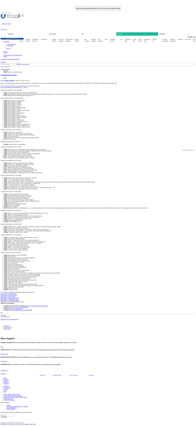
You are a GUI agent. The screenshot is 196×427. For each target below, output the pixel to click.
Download (6, 386)
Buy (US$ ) (5, 13)
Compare (6, 389)
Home (5, 378)
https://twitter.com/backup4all (15, 308)
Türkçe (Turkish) (11, 409)
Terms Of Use (12, 424)
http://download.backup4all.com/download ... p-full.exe (14, 87)
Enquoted (91, 375)
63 (7, 70)
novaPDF (55, 375)
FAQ (2, 347)
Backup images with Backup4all (11, 394)
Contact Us (6, 380)
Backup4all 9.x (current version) (8, 293)
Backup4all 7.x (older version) (8, 296)
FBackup (42, 375)
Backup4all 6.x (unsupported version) (10, 297)
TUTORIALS (4, 361)
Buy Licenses (7, 387)
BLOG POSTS (4, 354)
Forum (5, 390)
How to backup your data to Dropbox (13, 395)
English (8, 405)
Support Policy (4, 424)
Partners (6, 382)
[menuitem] (10, 45)
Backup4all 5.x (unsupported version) (10, 299)
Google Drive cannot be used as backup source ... (16, 397)
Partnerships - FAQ (8, 398)
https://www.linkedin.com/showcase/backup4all (20, 310)
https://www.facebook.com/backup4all (18, 307)
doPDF (59, 375)
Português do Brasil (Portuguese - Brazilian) (17, 406)
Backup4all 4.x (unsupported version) (10, 300)
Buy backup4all (15, 59)
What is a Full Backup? (9, 400)
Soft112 (71, 375)
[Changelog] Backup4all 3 (9, 75)
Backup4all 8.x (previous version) (9, 295)
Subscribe (3, 417)
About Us (6, 379)
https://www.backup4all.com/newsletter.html (37, 306)
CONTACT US (4, 370)
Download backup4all (6, 59)
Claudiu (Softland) (5, 69)
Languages (6, 383)
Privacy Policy (20, 424)
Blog (5, 391)
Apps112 (76, 375)
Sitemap (26, 424)
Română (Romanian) (12, 408)
